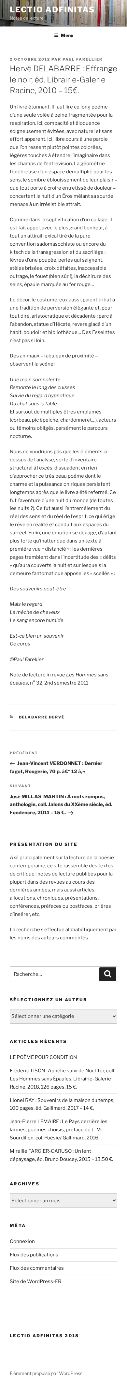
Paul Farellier (83, 59)
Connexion (22, 1241)
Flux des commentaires (37, 1268)
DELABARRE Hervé (42, 717)
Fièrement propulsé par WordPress (46, 1373)
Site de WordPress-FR (35, 1281)
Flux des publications (34, 1255)
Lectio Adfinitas (52, 9)
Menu (67, 35)
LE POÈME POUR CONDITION (43, 1057)
